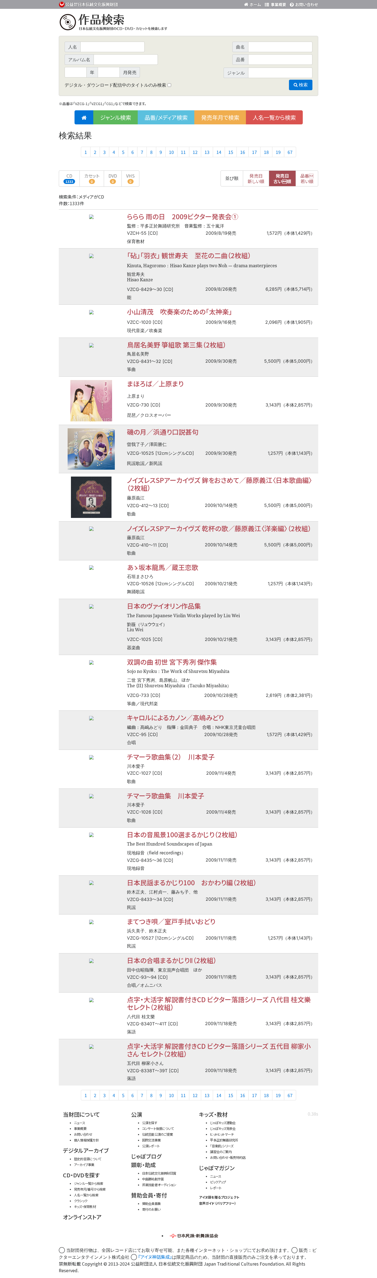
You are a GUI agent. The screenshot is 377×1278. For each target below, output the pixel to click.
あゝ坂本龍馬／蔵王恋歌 (162, 567)
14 (218, 152)
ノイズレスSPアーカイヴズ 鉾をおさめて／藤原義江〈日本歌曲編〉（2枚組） (219, 484)
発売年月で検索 (220, 117)
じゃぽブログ (146, 1156)
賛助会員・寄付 (149, 1195)
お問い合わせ (303, 3)
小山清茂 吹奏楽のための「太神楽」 (179, 311)
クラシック (80, 1200)
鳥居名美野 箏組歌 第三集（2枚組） (176, 344)
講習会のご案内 (221, 1151)
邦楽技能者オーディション (159, 1184)
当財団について (81, 1114)
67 (290, 152)
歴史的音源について (87, 1158)
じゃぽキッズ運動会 (222, 1122)
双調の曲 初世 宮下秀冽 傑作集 (172, 662)
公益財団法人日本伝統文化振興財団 (88, 4)
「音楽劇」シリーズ (221, 1145)
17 (254, 152)
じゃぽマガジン (217, 1168)
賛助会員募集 (151, 1203)
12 (195, 152)
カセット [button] (91, 178)
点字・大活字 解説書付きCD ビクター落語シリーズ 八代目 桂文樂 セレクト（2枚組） (219, 1003)
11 (183, 152)
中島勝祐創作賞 (153, 1179)
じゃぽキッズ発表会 (222, 1128)
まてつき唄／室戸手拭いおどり (171, 921)
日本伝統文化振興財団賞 (159, 1173)
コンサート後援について (158, 1128)
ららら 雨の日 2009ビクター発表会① (182, 216)
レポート (215, 1187)
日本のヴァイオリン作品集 (164, 606)
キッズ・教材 (213, 1114)
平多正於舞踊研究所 (224, 1140)
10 (171, 152)
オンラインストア (82, 1217)
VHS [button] (130, 178)
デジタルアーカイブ (86, 1150)
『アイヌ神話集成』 (155, 1256)
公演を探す (149, 1122)
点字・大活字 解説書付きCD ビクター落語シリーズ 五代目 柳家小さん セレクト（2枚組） (219, 1049)
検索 (303, 84)
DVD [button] (112, 178)
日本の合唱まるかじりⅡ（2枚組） (172, 960)
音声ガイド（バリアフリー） (217, 1203)
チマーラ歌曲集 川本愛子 (165, 795)
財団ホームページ (253, 3)
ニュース (79, 1122)
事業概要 (275, 3)
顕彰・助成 (143, 1165)
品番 (307, 178)
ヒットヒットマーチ (221, 1134)
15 (230, 152)
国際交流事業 (151, 1140)
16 (242, 152)
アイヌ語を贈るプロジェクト (219, 1197)
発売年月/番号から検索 (89, 1189)
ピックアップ (218, 1182)
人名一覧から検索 (274, 117)
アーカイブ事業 (84, 1164)
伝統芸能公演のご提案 (157, 1134)
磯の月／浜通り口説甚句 (162, 432)
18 (266, 152)
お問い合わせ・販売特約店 (227, 1157)
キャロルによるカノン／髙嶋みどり (175, 717)
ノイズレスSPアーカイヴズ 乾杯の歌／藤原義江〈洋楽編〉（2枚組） (219, 528)
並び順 (231, 178)
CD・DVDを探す (81, 1175)
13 (207, 152)
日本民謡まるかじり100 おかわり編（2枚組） (192, 882)
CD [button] (69, 178)
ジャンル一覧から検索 (88, 1183)
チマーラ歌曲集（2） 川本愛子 (171, 756)
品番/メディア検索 (166, 117)
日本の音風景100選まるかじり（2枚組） (182, 834)
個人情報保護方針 (86, 1140)
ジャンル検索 (115, 117)
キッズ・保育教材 (85, 1206)
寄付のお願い (151, 1209)
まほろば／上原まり (155, 383)
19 (278, 152)
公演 (136, 1114)
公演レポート (151, 1145)
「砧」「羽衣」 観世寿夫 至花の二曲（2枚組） (189, 255)
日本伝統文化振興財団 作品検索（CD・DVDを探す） (188, 23)
